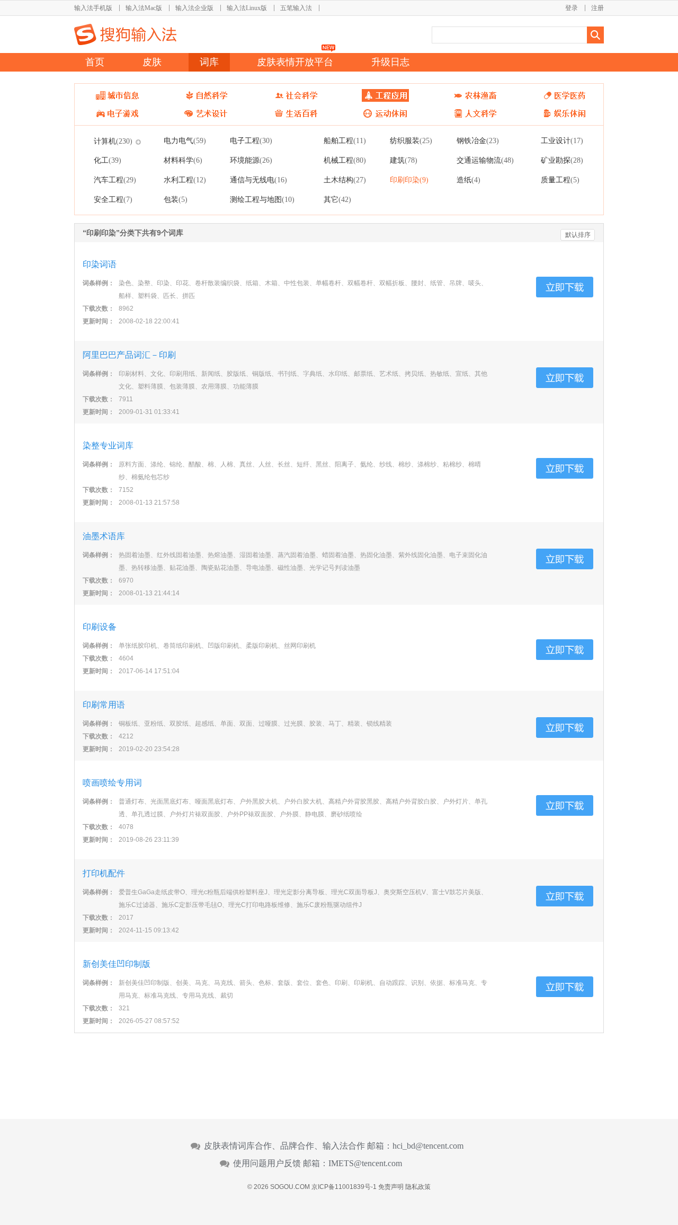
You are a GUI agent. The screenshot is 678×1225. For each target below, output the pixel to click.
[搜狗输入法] (125, 34)
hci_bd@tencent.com (427, 1146)
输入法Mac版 (144, 8)
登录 (571, 8)
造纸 (468, 179)
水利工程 (185, 179)
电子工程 (251, 140)
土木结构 (345, 179)
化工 (107, 160)
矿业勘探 (562, 160)
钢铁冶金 (478, 140)
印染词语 (100, 264)
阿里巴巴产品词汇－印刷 (129, 354)
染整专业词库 (108, 445)
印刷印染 (409, 179)
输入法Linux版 (247, 8)
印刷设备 (100, 626)
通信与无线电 (258, 179)
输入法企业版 (194, 8)
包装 (176, 199)
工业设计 (562, 140)
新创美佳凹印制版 (116, 963)
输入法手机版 (93, 8)
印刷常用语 (104, 704)
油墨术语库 (104, 536)
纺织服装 (411, 140)
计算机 (113, 141)
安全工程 (113, 199)
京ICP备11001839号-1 (344, 1187)
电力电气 (185, 140)
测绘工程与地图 (262, 199)
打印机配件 (104, 873)
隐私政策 (418, 1187)
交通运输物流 (485, 160)
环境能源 (251, 160)
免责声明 (391, 1187)
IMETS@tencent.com (365, 1163)
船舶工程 (345, 140)
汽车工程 (115, 179)
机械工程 (345, 160)
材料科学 (183, 160)
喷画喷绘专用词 (112, 782)
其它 (337, 199)
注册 (597, 8)
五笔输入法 (296, 8)
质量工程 (560, 179)
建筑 (403, 160)
